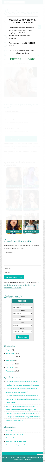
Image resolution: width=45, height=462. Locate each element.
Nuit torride (9, 367)
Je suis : (22, 305)
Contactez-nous (33, 457)
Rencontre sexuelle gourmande (15, 445)
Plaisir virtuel (10, 371)
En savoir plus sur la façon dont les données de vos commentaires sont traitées (21, 285)
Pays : (22, 322)
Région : (22, 328)
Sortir (31, 59)
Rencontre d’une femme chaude (16, 441)
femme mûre (10, 353)
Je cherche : (22, 311)
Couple (8, 350)
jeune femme (10, 360)
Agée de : (22, 316)
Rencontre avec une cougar (14, 434)
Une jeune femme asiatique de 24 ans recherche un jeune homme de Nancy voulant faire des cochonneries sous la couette (23, 399)
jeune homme (10, 364)
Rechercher (22, 337)
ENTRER (15, 59)
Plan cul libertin (11, 431)
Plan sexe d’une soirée (13, 438)
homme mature (10, 357)
